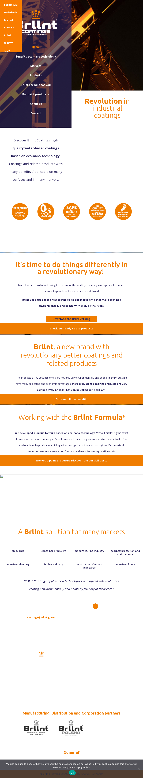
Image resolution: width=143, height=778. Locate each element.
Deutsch (9, 20)
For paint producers (35, 94)
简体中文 (8, 43)
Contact (36, 113)
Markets (35, 65)
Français (9, 27)
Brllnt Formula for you (36, 85)
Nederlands (10, 12)
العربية (7, 50)
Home (36, 46)
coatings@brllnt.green (41, 617)
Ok (72, 772)
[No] (138, 769)
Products (36, 75)
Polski (7, 35)
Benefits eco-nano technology (36, 56)
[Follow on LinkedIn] (95, 606)
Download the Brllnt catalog (71, 319)
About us (36, 104)
